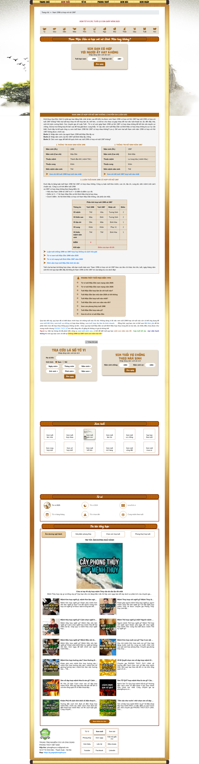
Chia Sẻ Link (93, 342)
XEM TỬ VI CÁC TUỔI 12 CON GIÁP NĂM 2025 (99, 21)
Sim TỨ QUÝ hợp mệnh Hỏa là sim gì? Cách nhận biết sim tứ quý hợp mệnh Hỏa (135, 680)
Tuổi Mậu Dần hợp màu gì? (92, 310)
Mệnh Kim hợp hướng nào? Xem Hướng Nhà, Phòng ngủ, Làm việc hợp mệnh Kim (78, 660)
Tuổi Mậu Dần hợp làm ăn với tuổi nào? (97, 291)
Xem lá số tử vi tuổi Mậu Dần (92, 314)
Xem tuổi (65, 1)
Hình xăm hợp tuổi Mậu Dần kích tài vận (63, 263)
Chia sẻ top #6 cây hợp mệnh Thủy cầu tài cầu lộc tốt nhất (99, 591)
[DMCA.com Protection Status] (45, 735)
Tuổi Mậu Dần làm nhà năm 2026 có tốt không (99, 295)
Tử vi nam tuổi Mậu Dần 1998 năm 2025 (62, 255)
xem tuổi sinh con (85, 331)
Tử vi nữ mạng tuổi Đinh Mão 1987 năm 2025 (65, 259)
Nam (59, 362)
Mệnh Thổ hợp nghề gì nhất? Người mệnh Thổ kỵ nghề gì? (135, 620)
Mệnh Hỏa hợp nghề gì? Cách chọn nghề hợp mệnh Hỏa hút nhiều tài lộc (78, 620)
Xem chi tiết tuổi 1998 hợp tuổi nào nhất (65, 174)
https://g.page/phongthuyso (55, 752)
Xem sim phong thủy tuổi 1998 (93, 306)
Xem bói (124, 1)
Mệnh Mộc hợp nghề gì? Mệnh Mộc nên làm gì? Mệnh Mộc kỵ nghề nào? (78, 640)
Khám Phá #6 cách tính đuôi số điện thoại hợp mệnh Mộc (78, 701)
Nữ (66, 362)
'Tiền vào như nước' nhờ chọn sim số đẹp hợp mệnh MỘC (135, 701)
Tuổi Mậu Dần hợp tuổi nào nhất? (94, 298)
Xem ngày (144, 1)
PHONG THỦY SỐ (61, 328)
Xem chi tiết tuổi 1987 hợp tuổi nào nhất (123, 174)
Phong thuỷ (103, 1)
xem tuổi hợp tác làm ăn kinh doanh (99, 323)
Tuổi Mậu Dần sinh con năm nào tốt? (96, 302)
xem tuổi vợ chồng (62, 323)
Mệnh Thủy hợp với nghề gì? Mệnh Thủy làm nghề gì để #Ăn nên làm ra (135, 599)
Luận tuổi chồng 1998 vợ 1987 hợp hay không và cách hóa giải (72, 252)
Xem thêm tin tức (99, 721)
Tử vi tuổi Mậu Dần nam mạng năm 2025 (97, 283)
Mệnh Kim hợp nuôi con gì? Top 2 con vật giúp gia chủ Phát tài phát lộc (135, 640)
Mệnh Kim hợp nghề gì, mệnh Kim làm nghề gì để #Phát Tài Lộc (78, 599)
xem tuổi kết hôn (46, 323)
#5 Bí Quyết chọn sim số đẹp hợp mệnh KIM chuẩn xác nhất (135, 660)
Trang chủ (45, 1)
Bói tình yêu (149, 323)
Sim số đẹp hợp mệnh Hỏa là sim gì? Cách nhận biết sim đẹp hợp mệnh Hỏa (78, 680)
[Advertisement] (99, 92)
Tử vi (83, 1)
